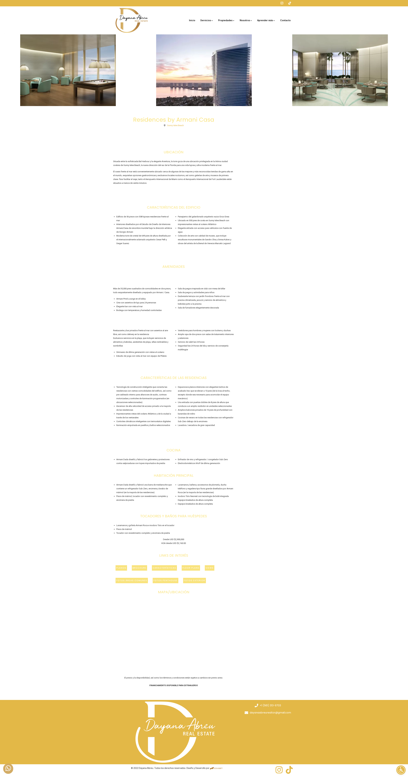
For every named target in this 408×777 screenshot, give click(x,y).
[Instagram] (279, 770)
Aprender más (265, 20)
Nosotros (245, 20)
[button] (132, 580)
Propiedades (225, 20)
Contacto (285, 20)
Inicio (192, 20)
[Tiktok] (289, 770)
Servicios (205, 20)
